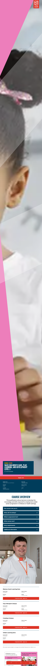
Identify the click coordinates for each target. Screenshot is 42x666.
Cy (11, 662)
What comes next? (9, 521)
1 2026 (24, 482)
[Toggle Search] (21, 662)
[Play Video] (21, 559)
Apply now (21, 478)
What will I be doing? (10, 513)
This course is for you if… (11, 508)
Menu (31, 662)
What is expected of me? (11, 517)
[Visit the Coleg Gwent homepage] (36, 4)
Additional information (10, 530)
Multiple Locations (6, 489)
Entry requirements (9, 525)
